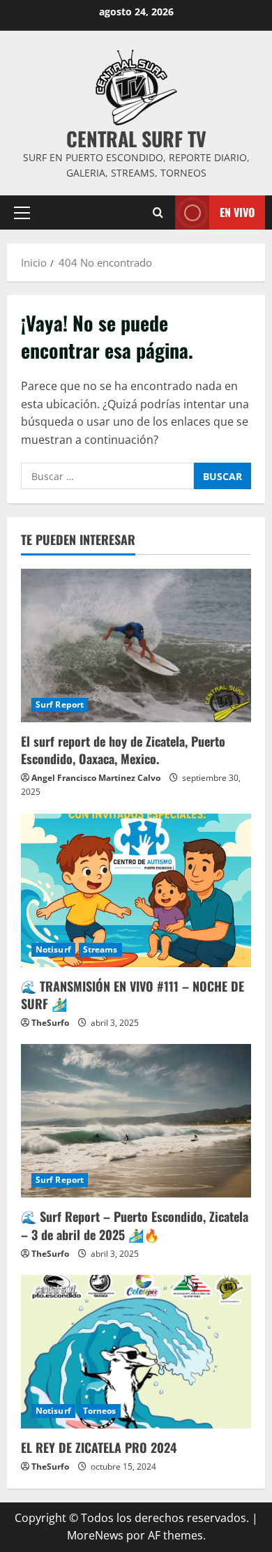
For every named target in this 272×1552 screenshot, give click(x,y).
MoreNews (95, 1535)
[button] (22, 212)
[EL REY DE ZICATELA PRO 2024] (136, 1351)
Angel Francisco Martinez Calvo (95, 778)
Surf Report (60, 704)
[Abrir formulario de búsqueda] (158, 212)
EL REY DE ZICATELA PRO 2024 (98, 1447)
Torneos (99, 1411)
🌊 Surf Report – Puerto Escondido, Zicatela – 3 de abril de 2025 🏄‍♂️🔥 (134, 1225)
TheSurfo (50, 1023)
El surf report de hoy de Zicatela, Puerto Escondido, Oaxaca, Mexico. (123, 750)
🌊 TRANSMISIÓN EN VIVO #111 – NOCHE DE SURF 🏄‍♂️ (132, 995)
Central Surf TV (136, 138)
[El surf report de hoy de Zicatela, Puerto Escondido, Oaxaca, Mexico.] (136, 645)
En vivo (237, 211)
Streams (100, 949)
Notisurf (53, 949)
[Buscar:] (107, 476)
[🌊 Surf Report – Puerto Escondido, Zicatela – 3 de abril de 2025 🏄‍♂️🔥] (136, 1120)
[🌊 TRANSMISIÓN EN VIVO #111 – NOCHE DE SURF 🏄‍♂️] (136, 890)
